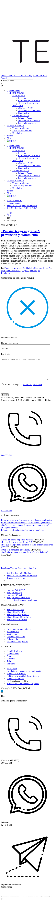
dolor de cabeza (13, 270)
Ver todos (11, 664)
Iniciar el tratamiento (27, 123)
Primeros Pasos (25, 118)
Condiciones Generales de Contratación (24, 671)
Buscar (4, 80)
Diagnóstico (23, 113)
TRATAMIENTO (20, 115)
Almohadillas (13, 653)
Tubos (9, 661)
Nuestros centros (14, 200)
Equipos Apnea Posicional (18, 597)
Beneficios (17, 133)
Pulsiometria (12, 639)
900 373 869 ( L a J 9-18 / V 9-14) (16, 75)
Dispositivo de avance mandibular (22, 600)
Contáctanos (6, 887)
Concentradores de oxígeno (19, 629)
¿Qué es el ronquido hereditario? (15, 550)
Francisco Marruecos (13, 268)
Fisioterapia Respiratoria (17, 641)
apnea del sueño (44, 268)
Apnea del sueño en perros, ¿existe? (17, 539)
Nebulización (13, 631)
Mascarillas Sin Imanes (17, 619)
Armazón (11, 658)
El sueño (22, 98)
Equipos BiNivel (14, 595)
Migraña (25, 270)
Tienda (10, 135)
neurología (35, 270)
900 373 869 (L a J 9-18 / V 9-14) (22, 208)
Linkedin (32, 568)
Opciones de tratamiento (29, 120)
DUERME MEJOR (16, 93)
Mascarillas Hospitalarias (18, 614)
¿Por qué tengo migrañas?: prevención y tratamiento (20, 233)
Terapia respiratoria (20, 128)
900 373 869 (12, 573)
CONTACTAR (40, 75)
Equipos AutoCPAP (16, 590)
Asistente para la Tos (16, 636)
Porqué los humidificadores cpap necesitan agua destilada (26, 522)
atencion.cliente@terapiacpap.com (22, 205)
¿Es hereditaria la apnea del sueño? (16, 542)
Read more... (7, 273)
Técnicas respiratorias (22, 130)
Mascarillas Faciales (16, 612)
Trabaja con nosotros (16, 578)
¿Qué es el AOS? (25, 108)
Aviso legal (12, 668)
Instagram (22, 568)
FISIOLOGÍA (18, 95)
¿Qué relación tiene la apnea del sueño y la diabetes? (24, 552)
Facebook (5, 568)
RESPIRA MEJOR (15, 125)
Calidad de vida (30, 268)
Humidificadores (14, 651)
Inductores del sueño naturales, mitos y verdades (22, 530)
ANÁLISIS (17, 105)
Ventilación (12, 634)
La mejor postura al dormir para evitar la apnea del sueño (26, 520)
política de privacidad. (32, 384)
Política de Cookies (15, 678)
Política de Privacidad (16, 673)
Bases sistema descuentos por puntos (23, 683)
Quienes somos (13, 90)
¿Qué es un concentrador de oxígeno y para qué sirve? (25, 525)
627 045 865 (25, 573)
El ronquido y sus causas (29, 100)
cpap (3, 270)
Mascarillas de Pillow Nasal (19, 617)
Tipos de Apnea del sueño (29, 110)
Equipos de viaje (14, 592)
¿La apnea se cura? (9, 527)
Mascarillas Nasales (15, 609)
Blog (9, 138)
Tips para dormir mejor (28, 103)
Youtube (14, 568)
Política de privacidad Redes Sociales (23, 676)
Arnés (9, 656)
